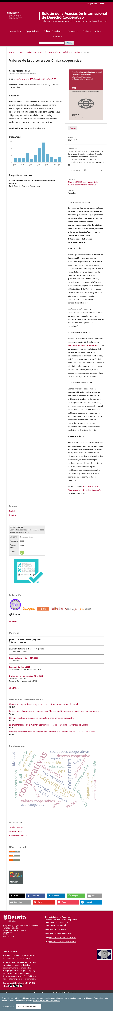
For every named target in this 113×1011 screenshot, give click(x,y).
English (12, 511)
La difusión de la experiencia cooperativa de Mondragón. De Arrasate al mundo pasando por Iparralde (55, 711)
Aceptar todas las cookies (29, 1006)
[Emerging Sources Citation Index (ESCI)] (15, 611)
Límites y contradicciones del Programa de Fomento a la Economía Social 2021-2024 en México (52, 731)
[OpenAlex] (15, 616)
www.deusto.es (8, 936)
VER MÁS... (14, 621)
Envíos (86, 31)
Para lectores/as (16, 827)
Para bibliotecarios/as (18, 835)
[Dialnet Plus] (71, 611)
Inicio (11, 52)
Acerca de (15, 31)
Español (12, 515)
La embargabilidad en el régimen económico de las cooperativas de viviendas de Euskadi (48, 724)
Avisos (98, 31)
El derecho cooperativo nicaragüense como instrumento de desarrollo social (43, 704)
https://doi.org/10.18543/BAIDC (62, 941)
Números (72, 31)
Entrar (102, 3)
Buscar (69, 43)
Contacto (57, 36)
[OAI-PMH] (104, 959)
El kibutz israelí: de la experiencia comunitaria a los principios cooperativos (42, 718)
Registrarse (92, 3)
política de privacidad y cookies (46, 1001)
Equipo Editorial (32, 31)
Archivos (20, 52)
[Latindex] (57, 611)
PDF (74, 128)
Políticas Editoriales (53, 31)
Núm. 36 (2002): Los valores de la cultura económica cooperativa (53, 52)
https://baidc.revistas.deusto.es (62, 937)
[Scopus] (29, 611)
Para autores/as (15, 831)
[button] (17, 896)
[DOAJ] (85, 611)
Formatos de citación (78, 170)
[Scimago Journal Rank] (43, 611)
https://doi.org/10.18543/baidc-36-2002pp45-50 (35, 79)
